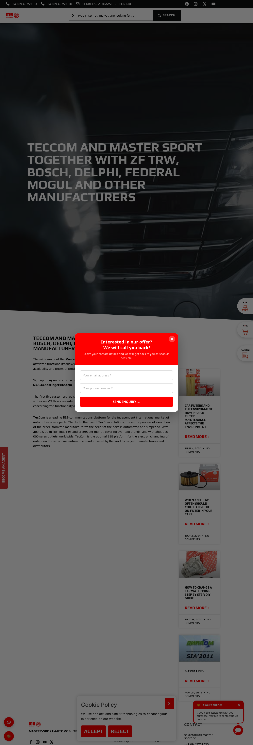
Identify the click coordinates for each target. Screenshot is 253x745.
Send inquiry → (126, 402)
